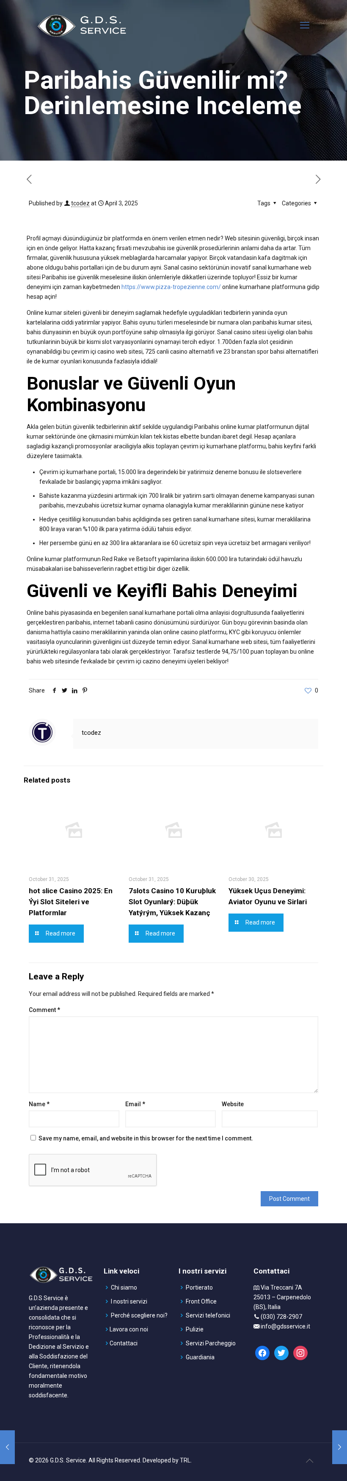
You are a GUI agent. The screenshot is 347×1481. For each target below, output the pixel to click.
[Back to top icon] (309, 1461)
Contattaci (124, 1343)
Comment (44, 1009)
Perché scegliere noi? (139, 1315)
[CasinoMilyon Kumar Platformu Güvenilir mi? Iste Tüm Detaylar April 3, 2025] (7, 1447)
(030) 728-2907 (281, 1316)
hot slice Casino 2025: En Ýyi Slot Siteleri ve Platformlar (71, 901)
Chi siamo (124, 1287)
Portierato (199, 1287)
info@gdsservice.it (285, 1326)
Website (233, 1104)
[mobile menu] (304, 25)
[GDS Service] (81, 25)
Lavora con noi (129, 1329)
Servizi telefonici (208, 1315)
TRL (185, 1460)
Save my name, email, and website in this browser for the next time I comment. (146, 1138)
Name (39, 1104)
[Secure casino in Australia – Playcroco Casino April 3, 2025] (339, 1447)
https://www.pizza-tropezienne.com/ (171, 287)
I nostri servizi (129, 1301)
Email (135, 1104)
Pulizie (195, 1329)
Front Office (201, 1301)
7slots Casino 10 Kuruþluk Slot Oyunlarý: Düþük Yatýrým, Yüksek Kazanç (172, 901)
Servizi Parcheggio (211, 1343)
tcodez (80, 203)
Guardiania (200, 1357)
